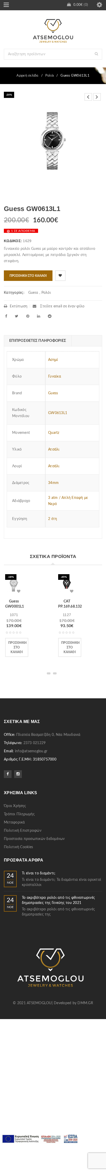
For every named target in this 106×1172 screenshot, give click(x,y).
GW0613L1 (57, 413)
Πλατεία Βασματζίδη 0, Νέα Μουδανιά (48, 735)
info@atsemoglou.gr (31, 751)
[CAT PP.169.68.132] (67, 584)
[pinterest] (28, 316)
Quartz (53, 433)
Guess (33, 293)
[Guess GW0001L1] (14, 584)
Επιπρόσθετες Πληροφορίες (37, 341)
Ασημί (53, 360)
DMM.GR (85, 1003)
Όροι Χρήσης (15, 806)
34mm (53, 483)
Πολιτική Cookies (18, 847)
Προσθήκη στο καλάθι (28, 275)
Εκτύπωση (18, 306)
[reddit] (50, 316)
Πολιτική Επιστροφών (22, 830)
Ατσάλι (54, 449)
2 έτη (52, 519)
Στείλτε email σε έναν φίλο (61, 306)
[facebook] (6, 316)
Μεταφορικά (14, 822)
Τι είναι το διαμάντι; (38, 873)
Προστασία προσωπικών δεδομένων (34, 839)
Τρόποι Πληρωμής (19, 814)
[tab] (37, 340)
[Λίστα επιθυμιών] (60, 275)
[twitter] (17, 316)
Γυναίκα (54, 376)
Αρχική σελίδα (27, 75)
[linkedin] (38, 316)
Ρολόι (49, 75)
